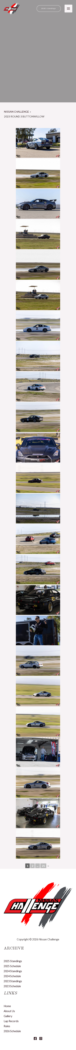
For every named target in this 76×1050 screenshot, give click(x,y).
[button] (49, 8)
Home (7, 1006)
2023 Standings (13, 981)
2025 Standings (13, 961)
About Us (9, 1011)
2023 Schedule (12, 986)
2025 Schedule (12, 966)
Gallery (8, 1016)
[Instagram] (40, 1038)
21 (43, 865)
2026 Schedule (12, 1031)
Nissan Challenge (16, 111)
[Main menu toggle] (68, 8)
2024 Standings (13, 971)
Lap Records (11, 1021)
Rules (7, 1026)
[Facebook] (35, 1038)
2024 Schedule (12, 976)
